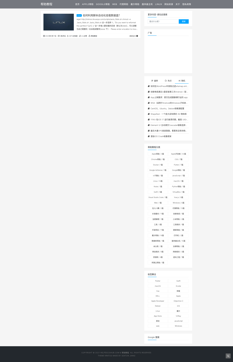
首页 (77, 4)
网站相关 (157, 252)
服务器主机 (147, 4)
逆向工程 (178, 257)
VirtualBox (178, 192)
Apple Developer (157, 301)
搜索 (184, 21)
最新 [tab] (156, 80)
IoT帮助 (158, 176)
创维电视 (178, 214)
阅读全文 (132, 36)
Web (114, 4)
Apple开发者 (178, 154)
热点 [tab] (170, 80)
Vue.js (178, 197)
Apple (178, 296)
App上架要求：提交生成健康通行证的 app (169, 97)
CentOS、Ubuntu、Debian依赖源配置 (167, 108)
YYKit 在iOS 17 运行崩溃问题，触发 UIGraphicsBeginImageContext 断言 (170, 119)
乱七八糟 (157, 208)
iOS (178, 306)
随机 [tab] (183, 80)
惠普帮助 (178, 230)
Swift (158, 192)
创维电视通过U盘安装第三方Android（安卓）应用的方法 (170, 92)
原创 (157, 321)
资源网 (158, 257)
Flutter (178, 165)
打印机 (178, 235)
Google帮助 (103, 4)
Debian (158, 306)
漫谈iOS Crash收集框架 (161, 136)
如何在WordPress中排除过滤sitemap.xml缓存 (170, 86)
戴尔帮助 (135, 4)
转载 (178, 291)
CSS (178, 159)
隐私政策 (186, 4)
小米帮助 (178, 219)
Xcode (178, 286)
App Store (158, 316)
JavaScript (178, 176)
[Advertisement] (168, 55)
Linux (158, 4)
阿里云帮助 (158, 263)
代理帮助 (124, 4)
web (157, 326)
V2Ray (178, 316)
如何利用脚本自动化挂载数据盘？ (102, 15)
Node (158, 186)
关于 (178, 4)
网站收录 (168, 4)
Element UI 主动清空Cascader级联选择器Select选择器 (170, 125)
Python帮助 (178, 186)
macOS (178, 181)
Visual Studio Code (157, 197)
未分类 (157, 246)
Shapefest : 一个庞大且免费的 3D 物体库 (169, 114)
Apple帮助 (88, 4)
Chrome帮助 (158, 159)
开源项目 (158, 230)
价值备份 (158, 214)
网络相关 (178, 252)
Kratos (108, 356)
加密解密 (158, 219)
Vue (157, 291)
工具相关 (178, 224)
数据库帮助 (158, 241)
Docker (158, 165)
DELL (158, 296)
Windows (178, 203)
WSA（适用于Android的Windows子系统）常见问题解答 (170, 103)
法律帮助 (178, 246)
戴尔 (178, 311)
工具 (158, 224)
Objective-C (178, 301)
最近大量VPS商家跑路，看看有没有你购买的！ (170, 130)
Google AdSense (157, 170)
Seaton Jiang (128, 356)
